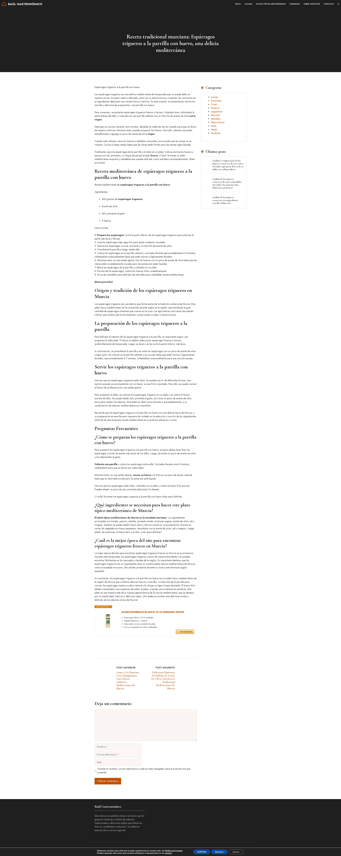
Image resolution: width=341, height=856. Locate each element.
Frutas (214, 104)
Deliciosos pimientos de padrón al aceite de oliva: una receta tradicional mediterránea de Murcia (163, 680)
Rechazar (219, 852)
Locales (248, 4)
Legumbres (216, 111)
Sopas (214, 129)
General (215, 108)
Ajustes (236, 852)
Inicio (238, 4)
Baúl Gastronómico (25, 4)
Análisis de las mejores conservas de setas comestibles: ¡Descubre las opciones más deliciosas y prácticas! (227, 183)
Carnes (214, 97)
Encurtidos (216, 101)
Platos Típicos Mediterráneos (271, 4)
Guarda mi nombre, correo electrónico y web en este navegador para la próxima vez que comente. (144, 770)
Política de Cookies (174, 851)
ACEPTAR (201, 852)
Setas (213, 126)
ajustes (168, 853)
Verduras (215, 133)
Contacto (329, 4)
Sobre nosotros (312, 4)
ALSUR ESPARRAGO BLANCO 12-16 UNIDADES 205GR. (152, 612)
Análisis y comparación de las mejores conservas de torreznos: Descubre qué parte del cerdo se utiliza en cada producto (228, 165)
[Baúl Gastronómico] (4, 4)
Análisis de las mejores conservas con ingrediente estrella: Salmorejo (225, 200)
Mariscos (215, 115)
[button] (338, 4)
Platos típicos (217, 122)
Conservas (294, 4)
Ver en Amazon (186, 631)
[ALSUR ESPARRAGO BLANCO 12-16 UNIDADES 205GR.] (108, 621)
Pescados (215, 118)
